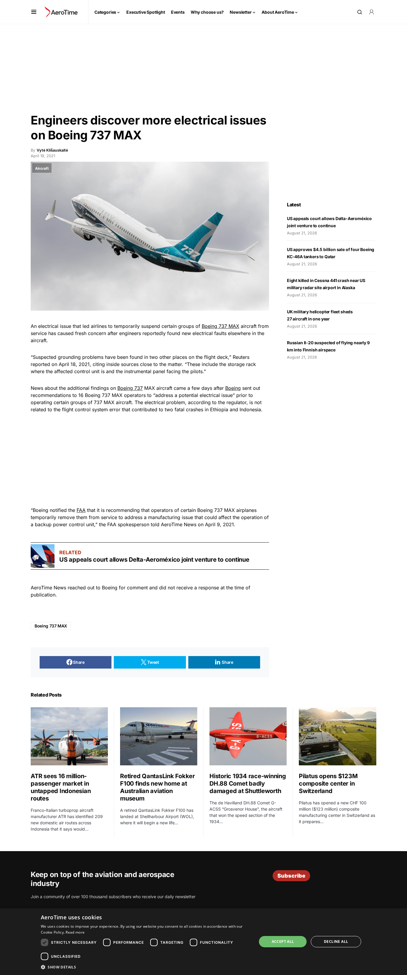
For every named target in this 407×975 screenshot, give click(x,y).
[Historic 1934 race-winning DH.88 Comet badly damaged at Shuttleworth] (248, 736)
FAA (81, 510)
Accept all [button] (283, 941)
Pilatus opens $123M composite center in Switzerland (328, 783)
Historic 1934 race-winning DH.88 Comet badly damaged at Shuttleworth (247, 783)
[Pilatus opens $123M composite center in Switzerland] (337, 736)
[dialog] (203, 941)
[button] (34, 11)
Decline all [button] (336, 941)
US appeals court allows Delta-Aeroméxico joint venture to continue (155, 559)
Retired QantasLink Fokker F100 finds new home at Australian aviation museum (157, 787)
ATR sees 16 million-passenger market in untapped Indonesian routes (61, 787)
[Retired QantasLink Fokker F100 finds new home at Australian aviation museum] (158, 736)
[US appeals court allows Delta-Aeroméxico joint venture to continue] (43, 556)
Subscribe (291, 876)
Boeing (233, 388)
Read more (75, 932)
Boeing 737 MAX (220, 326)
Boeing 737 (130, 388)
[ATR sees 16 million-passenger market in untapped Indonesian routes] (69, 736)
